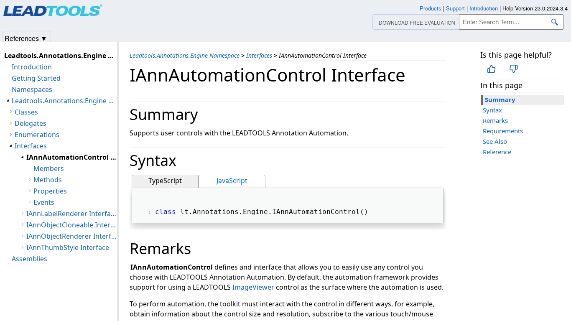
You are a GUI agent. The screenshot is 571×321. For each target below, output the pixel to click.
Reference (497, 152)
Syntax (492, 110)
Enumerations (37, 134)
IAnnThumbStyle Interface (67, 247)
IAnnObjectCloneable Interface (71, 224)
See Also (495, 141)
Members (48, 168)
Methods (47, 179)
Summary (500, 99)
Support (455, 8)
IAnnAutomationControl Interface (71, 157)
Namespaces (32, 89)
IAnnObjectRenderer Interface (71, 236)
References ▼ (26, 37)
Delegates (30, 123)
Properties (50, 191)
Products (430, 8)
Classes (26, 112)
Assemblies (29, 258)
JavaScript (232, 180)
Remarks (495, 120)
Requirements (503, 131)
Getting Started (36, 78)
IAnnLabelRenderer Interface (71, 213)
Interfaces (259, 55)
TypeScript (165, 180)
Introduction (32, 66)
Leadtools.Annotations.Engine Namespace (185, 55)
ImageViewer (253, 287)
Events (43, 202)
